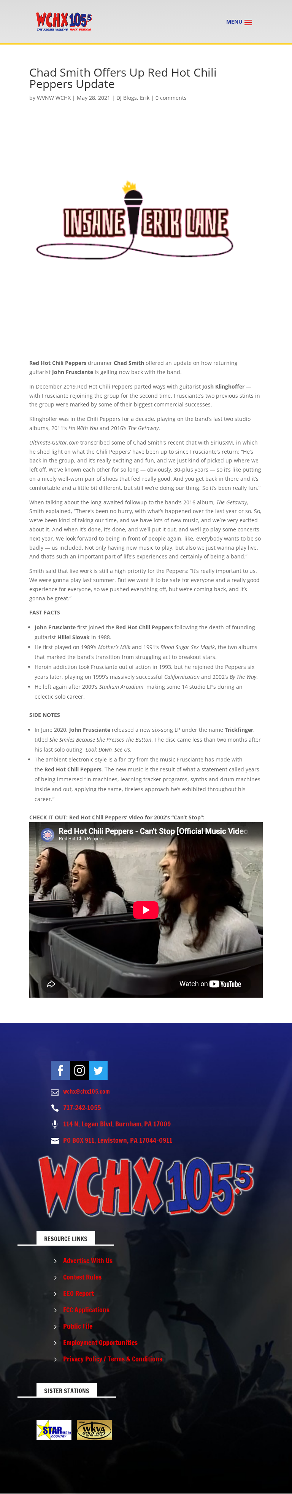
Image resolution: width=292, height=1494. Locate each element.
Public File (77, 1326)
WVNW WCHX (54, 97)
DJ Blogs (126, 97)
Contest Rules (82, 1277)
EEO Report (78, 1293)
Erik (144, 97)
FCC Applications (86, 1310)
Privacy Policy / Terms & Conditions (112, 1359)
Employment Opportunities (100, 1342)
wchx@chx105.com (86, 1091)
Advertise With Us (88, 1260)
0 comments (171, 97)
